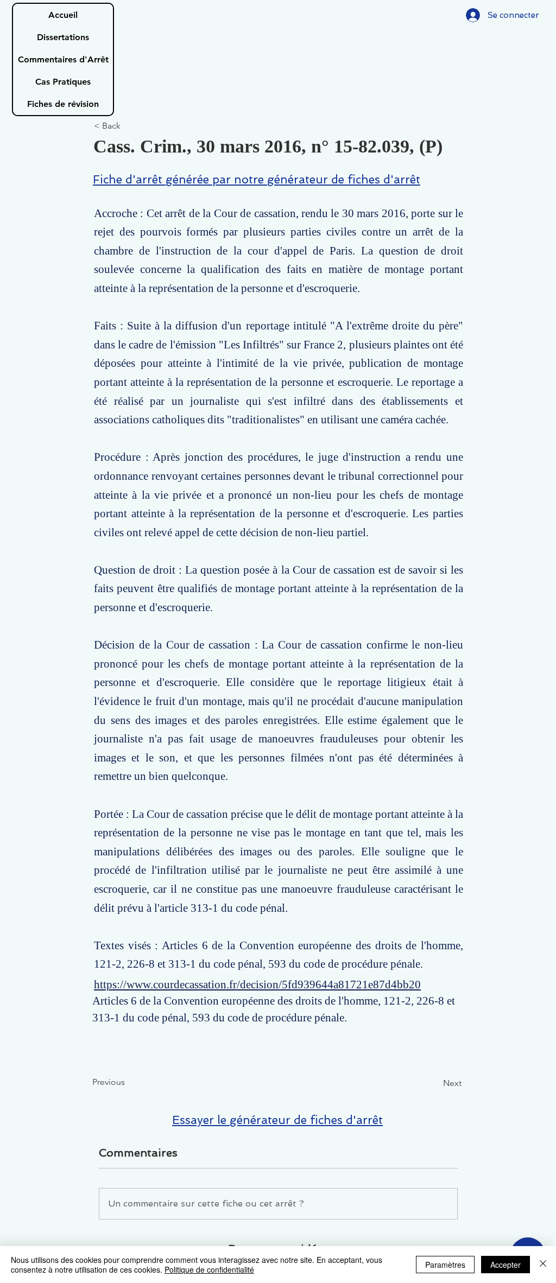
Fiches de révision (63, 104)
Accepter (505, 1264)
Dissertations (63, 37)
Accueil (63, 15)
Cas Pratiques (63, 82)
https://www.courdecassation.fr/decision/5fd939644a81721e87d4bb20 (257, 984)
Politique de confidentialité (209, 1269)
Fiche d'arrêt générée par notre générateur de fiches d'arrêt (256, 179)
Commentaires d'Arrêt (63, 59)
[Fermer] (542, 1264)
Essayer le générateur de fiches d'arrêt (277, 1120)
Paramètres (445, 1264)
